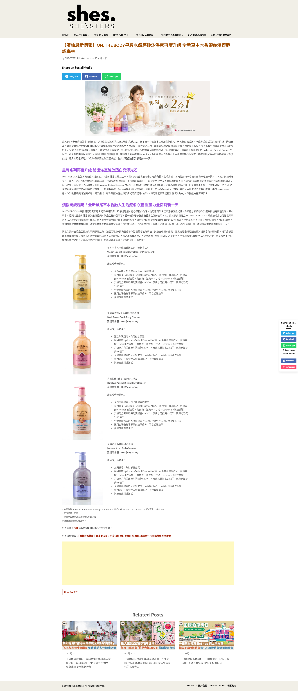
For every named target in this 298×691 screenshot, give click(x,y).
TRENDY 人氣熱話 (144, 35)
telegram (74, 76)
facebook (93, 76)
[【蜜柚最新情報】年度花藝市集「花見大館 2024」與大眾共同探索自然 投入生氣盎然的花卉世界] (147, 635)
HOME (65, 35)
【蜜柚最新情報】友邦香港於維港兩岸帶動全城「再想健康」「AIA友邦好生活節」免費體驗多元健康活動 (88, 663)
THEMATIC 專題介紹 (170, 35)
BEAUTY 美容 (80, 35)
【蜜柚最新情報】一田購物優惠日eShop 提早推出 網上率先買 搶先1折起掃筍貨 (206, 661)
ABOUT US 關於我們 (221, 35)
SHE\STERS (71, 58)
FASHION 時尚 (101, 35)
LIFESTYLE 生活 (121, 35)
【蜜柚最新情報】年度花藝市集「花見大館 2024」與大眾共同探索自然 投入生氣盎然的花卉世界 (147, 663)
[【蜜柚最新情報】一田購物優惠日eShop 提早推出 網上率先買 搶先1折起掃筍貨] (206, 635)
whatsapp (113, 76)
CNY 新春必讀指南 (197, 35)
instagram (290, 367)
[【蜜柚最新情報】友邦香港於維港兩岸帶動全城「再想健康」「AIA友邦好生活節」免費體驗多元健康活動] (89, 635)
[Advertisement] (148, 563)
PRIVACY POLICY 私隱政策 (223, 685)
